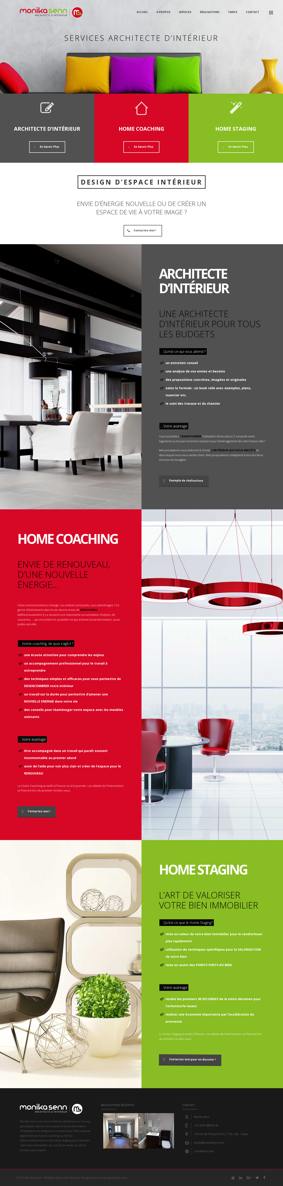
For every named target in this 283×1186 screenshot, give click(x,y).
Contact (252, 12)
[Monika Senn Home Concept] (51, 12)
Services (185, 12)
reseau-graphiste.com (112, 1178)
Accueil (142, 12)
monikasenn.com (204, 1151)
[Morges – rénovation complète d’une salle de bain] (156, 1125)
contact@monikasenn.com (209, 1142)
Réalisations (209, 12)
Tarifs (232, 12)
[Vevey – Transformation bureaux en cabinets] (120, 1125)
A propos (163, 12)
